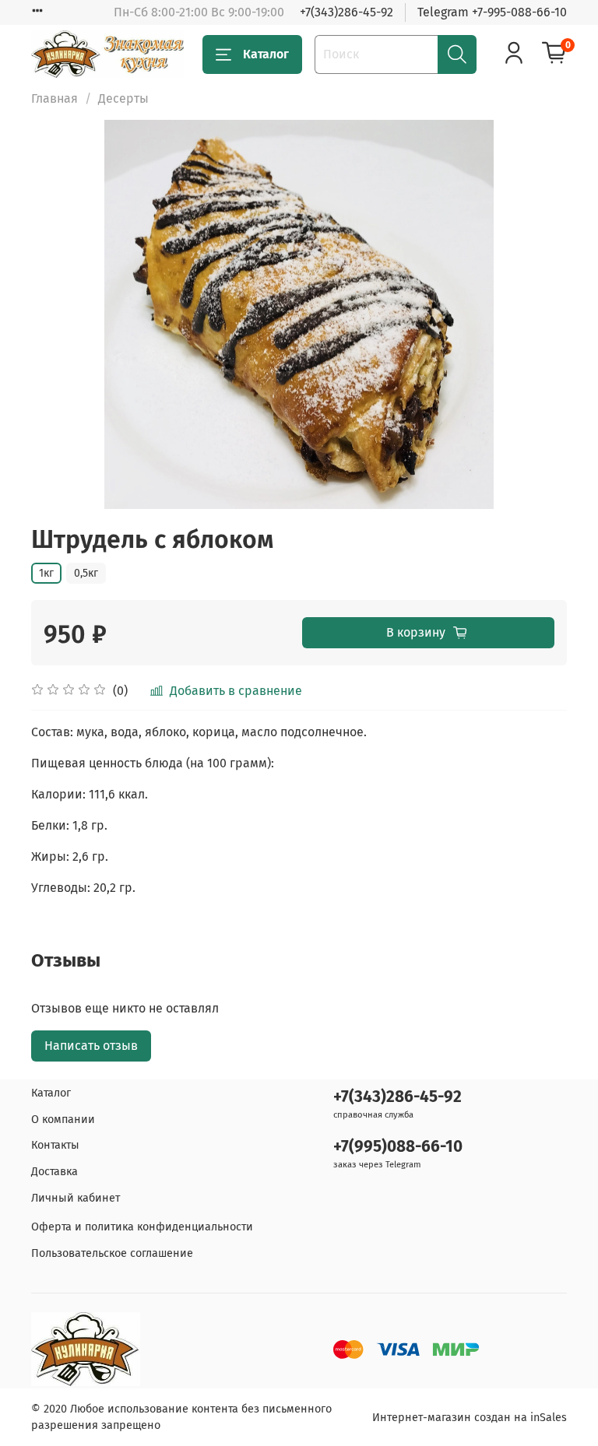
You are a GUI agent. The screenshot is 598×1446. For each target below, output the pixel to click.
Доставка (54, 1171)
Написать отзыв (91, 1045)
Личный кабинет (75, 1198)
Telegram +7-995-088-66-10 (492, 12)
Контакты (55, 1145)
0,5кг (86, 573)
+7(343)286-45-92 (346, 12)
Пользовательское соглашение (112, 1253)
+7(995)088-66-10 (398, 1146)
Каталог (266, 54)
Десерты (123, 98)
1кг (46, 573)
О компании (63, 1119)
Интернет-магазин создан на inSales (469, 1417)
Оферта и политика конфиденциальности (142, 1227)
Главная (54, 98)
